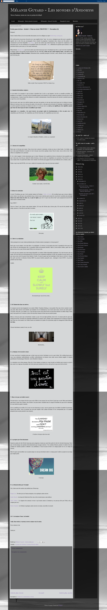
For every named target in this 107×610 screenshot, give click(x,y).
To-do (78, 127)
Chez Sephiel (80, 258)
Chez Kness (80, 247)
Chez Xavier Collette (82, 266)
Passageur (79, 102)
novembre (81, 183)
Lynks (78, 91)
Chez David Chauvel (82, 245)
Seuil (78, 121)
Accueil (13, 21)
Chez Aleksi (80, 236)
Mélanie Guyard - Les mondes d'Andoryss (52, 10)
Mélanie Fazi (20, 49)
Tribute (79, 129)
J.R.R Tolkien (13, 500)
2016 (79, 179)
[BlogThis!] (40, 542)
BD (78, 70)
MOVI (79, 93)
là (49, 44)
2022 (79, 167)
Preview (79, 108)
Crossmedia (80, 76)
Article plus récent (16, 593)
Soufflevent (80, 123)
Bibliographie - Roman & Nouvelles (49, 21)
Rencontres (75, 21)
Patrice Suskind (14, 506)
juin (80, 208)
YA (78, 131)
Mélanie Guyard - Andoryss (84, 35)
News (78, 97)
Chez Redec (80, 254)
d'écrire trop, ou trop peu (56, 35)
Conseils (28, 544)
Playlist (79, 104)
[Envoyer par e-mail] (38, 542)
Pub (78, 110)
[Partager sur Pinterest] (44, 542)
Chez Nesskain (81, 251)
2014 (79, 221)
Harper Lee (13, 493)
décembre (81, 181)
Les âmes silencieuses (82, 87)
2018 (79, 174)
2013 (79, 223)
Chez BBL (80, 241)
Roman (79, 119)
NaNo (78, 95)
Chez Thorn (80, 260)
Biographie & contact (65, 21)
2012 (79, 226)
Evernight (79, 82)
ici (47, 44)
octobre (81, 198)
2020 (79, 169)
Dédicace (79, 78)
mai (80, 210)
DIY (78, 80)
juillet (80, 205)
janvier (81, 215)
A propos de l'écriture (20, 544)
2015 (79, 218)
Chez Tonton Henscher (83, 262)
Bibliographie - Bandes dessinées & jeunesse (28, 21)
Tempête (79, 125)
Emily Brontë (13, 497)
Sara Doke (31, 42)
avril (80, 213)
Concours (79, 72)
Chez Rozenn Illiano (82, 256)
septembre (82, 200)
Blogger (60, 605)
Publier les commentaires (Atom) (25, 596)
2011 (79, 228)
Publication (80, 112)
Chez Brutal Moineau (82, 243)
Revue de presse (81, 117)
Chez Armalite (81, 239)
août (80, 203)
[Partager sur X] (41, 542)
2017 (79, 176)
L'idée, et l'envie (47, 194)
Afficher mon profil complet (83, 45)
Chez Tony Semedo (82, 264)
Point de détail (34, 544)
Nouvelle (79, 99)
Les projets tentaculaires (83, 89)
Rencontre (79, 114)
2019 (79, 172)
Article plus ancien (65, 593)
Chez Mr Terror (81, 249)
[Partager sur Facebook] (43, 542)
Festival (79, 85)
